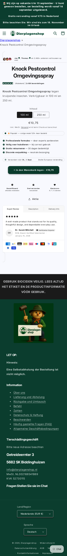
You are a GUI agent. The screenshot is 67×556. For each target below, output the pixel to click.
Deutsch (31, 531)
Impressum (47, 553)
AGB (42, 548)
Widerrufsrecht (47, 543)
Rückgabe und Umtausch (29, 401)
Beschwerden (22, 419)
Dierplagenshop (10, 40)
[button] (4, 33)
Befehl (17, 406)
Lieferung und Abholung (29, 397)
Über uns (19, 392)
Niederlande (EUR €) (32, 513)
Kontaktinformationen (28, 553)
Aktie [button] (35, 199)
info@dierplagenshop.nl (22, 469)
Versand (24, 127)
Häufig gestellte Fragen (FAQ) (32, 424)
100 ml (24, 114)
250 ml (41, 114)
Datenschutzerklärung (26, 548)
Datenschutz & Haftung (28, 415)
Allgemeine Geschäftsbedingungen (36, 428)
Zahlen (17, 410)
